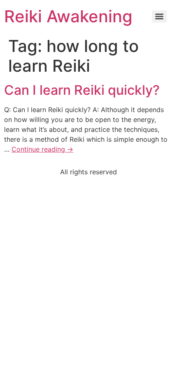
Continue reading (42, 149)
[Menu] (159, 16)
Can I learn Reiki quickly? (82, 90)
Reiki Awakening (68, 16)
